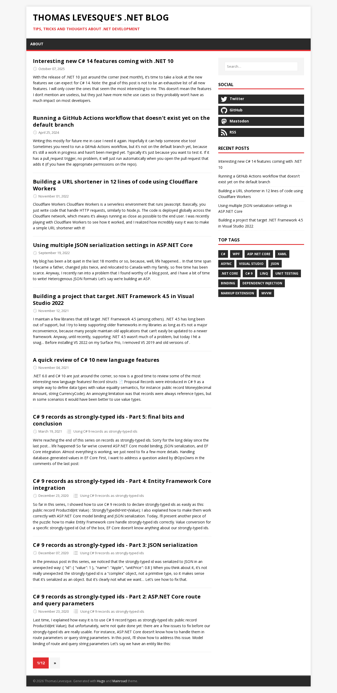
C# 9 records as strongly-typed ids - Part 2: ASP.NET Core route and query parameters (117, 600)
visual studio (251, 263)
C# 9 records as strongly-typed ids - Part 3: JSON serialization (115, 544)
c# (223, 254)
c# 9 (248, 273)
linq (264, 273)
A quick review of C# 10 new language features (96, 359)
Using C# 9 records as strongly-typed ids (105, 431)
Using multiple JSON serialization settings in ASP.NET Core (113, 245)
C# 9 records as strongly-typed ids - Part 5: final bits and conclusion (108, 420)
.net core (229, 273)
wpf (236, 254)
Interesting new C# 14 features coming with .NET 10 (103, 61)
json (275, 263)
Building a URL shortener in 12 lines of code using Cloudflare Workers (115, 185)
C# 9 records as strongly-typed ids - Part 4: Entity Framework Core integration (122, 484)
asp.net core (258, 254)
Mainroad (119, 681)
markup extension (237, 293)
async (226, 263)
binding (228, 283)
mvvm (266, 293)
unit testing (286, 273)
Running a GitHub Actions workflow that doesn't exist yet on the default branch (121, 121)
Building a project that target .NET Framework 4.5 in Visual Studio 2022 (113, 299)
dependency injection (262, 283)
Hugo (101, 681)
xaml (282, 254)
